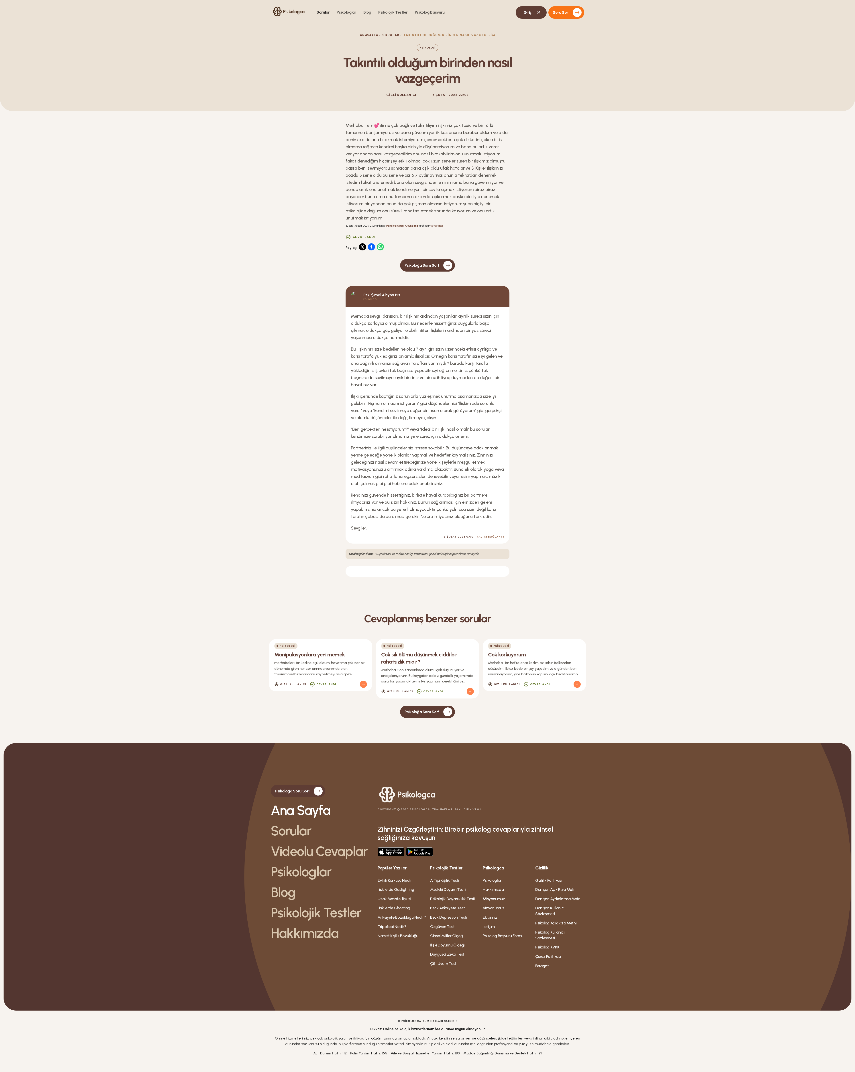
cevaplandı (436, 225)
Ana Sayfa (300, 810)
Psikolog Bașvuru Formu (503, 935)
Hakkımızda (304, 933)
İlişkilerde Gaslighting (396, 889)
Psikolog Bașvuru (430, 12)
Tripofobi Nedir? (392, 926)
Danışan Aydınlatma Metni (558, 898)
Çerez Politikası (548, 956)
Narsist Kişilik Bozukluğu (398, 935)
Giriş (527, 12)
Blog (367, 12)
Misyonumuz (494, 898)
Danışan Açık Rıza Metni (555, 889)
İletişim (489, 926)
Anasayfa (369, 35)
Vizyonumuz (493, 908)
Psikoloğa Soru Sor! (422, 265)
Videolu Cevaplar (319, 851)
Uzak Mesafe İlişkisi (394, 898)
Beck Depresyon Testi (448, 917)
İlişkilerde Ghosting (394, 908)
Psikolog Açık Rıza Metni (555, 923)
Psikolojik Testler (393, 12)
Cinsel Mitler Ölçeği (447, 935)
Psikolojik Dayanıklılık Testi (452, 898)
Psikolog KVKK (547, 947)
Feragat (542, 965)
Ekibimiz (490, 917)
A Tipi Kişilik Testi (444, 880)
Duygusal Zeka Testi (447, 954)
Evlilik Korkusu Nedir (394, 880)
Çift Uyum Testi (443, 963)
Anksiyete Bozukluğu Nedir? (402, 917)
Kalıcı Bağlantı (490, 536)
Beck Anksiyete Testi (448, 908)
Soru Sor (560, 12)
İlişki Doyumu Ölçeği (447, 945)
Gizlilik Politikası (548, 880)
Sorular (323, 12)
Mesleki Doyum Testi (448, 889)
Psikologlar (346, 12)
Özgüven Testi (442, 926)
